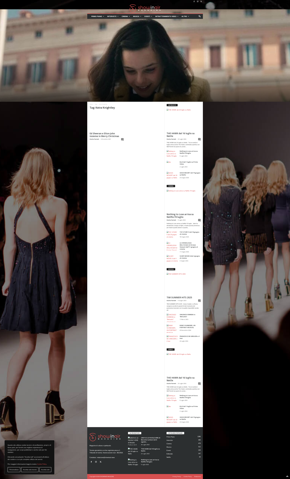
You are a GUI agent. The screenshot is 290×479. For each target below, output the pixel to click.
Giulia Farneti (94, 139)
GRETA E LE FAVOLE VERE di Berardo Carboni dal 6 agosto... (150, 440)
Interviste (111, 16)
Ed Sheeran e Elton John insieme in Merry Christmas (104, 135)
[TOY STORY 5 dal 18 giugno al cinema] (172, 235)
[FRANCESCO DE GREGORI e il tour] (172, 339)
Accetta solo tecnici (30, 470)
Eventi (147, 16)
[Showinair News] (145, 8)
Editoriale (170, 454)
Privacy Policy (177, 476)
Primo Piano (96, 16)
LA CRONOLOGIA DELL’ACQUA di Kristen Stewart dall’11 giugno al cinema (189, 246)
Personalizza (14, 470)
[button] (199, 16)
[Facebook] (194, 1)
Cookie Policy (41, 464)
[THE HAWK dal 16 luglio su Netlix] (184, 120)
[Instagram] (197, 1)
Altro (184, 16)
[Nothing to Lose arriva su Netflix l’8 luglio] (172, 154)
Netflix (169, 457)
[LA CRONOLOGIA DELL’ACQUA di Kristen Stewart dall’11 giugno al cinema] (172, 246)
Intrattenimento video (165, 16)
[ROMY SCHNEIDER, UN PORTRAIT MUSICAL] (172, 328)
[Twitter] (201, 1)
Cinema (125, 16)
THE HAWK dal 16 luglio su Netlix (181, 135)
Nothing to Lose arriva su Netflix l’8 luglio (189, 152)
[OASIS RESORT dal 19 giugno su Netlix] (172, 176)
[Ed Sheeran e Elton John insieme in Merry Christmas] (107, 121)
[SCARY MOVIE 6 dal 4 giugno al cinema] (172, 259)
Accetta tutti (45, 470)
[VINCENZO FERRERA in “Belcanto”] (172, 318)
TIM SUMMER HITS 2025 (179, 297)
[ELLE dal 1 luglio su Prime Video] (172, 165)
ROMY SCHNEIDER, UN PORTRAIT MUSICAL (187, 326)
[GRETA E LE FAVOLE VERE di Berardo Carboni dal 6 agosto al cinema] (133, 441)
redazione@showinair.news (106, 457)
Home (91, 104)
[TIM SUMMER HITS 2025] (184, 284)
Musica (136, 16)
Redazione (197, 476)
